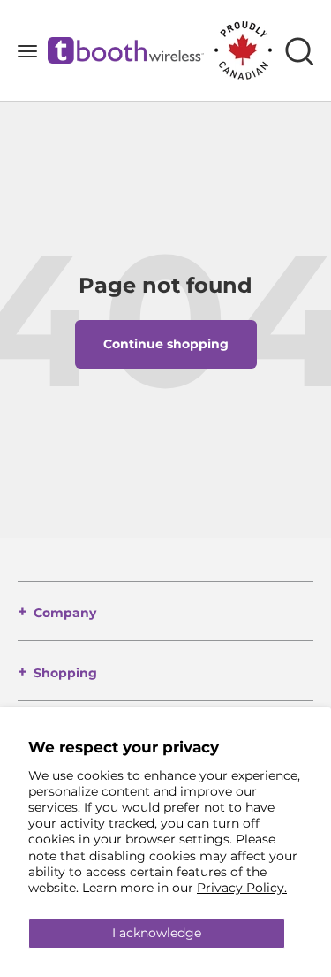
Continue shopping (166, 344)
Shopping (65, 673)
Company (65, 613)
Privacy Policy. (242, 888)
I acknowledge (156, 933)
